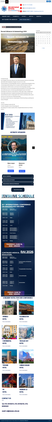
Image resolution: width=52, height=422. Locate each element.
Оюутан (31, 16)
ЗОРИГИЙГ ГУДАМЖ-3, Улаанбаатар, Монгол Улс (35, 11)
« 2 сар (43, 48)
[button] (18, 176)
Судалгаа (38, 16)
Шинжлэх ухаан (22, 164)
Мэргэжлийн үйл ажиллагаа (9, 19)
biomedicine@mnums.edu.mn (30, 8)
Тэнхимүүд (16, 16)
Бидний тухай (6, 16)
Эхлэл (50, 420)
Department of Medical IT (24, 420)
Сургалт (24, 16)
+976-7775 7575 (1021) (28, 4)
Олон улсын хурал (24, 19)
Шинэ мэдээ (11, 163)
